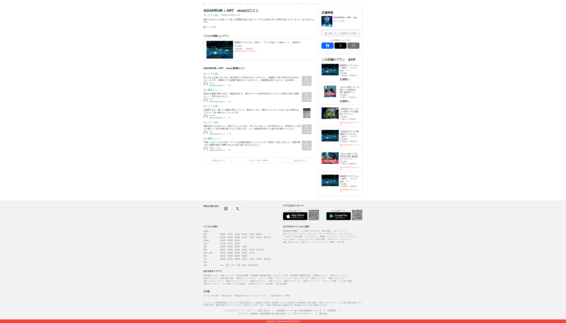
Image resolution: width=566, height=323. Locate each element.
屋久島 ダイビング (210, 278)
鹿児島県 (267, 259)
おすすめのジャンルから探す (296, 226)
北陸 (205, 243)
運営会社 (323, 313)
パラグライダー (311, 236)
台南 (238, 265)
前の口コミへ (219, 160)
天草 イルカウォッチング (213, 281)
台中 (233, 265)
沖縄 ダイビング (227, 275)
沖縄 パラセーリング (336, 278)
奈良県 (251, 249)
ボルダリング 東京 (281, 275)
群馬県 (230, 237)
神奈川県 (267, 237)
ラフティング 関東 (265, 278)
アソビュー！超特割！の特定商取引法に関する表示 (262, 313)
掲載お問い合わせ (242, 295)
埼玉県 (244, 237)
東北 (205, 234)
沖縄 (205, 262)
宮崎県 (259, 259)
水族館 (332, 242)
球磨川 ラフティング (311, 281)
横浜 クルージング (318, 278)
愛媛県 (237, 255)
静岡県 (223, 246)
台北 (222, 265)
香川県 (230, 255)
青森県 (223, 234)
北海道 (206, 231)
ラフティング (345, 239)
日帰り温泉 (326, 230)
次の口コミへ (300, 160)
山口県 (251, 252)
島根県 (230, 252)
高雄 (244, 265)
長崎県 (237, 259)
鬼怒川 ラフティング (292, 281)
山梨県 (223, 240)
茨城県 (237, 237)
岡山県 (237, 252)
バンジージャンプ (320, 242)
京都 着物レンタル (210, 275)
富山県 (223, 243)
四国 (205, 255)
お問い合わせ (264, 310)
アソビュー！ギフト (260, 295)
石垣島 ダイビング (320, 275)
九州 (205, 259)
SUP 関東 (269, 283)
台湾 (205, 265)
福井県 (237, 243)
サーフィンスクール (348, 236)
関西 (205, 249)
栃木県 (223, 237)
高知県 (244, 255)
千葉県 (251, 237)
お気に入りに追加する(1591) (342, 33)
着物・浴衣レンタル (291, 242)
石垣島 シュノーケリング (246, 278)
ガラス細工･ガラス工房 (310, 230)
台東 (227, 265)
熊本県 (244, 259)
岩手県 (230, 234)
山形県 (251, 234)
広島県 (244, 252)
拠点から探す (227, 295)
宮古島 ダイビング (255, 283)
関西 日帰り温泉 (227, 278)
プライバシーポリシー (302, 313)
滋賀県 (223, 249)
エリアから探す (210, 226)
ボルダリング (332, 239)
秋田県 (244, 234)
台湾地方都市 (252, 265)
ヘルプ (248, 310)
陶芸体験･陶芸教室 (290, 230)
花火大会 (340, 242)
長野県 (230, 240)
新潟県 (237, 240)
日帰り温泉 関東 (242, 275)
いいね (211, 27)
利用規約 (332, 310)
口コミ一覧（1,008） (259, 160)
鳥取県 (223, 252)
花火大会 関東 (281, 283)
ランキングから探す (211, 295)
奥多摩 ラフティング (258, 281)
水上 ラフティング (301, 278)
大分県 (251, 259)
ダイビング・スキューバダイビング (322, 233)
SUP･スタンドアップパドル (294, 233)
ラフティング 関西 (329, 281)
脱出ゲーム (305, 242)
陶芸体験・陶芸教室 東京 (301, 275)
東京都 (259, 237)
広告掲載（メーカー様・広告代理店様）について (298, 310)
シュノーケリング (346, 233)
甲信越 (206, 240)
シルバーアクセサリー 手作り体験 (311, 239)
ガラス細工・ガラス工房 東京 (234, 283)
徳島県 (223, 255)
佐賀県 (230, 259)
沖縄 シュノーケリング (339, 275)
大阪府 (237, 249)
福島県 (259, 234)
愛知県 (237, 246)
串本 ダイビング (275, 281)
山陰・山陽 (207, 252)
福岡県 (223, 259)
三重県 (244, 246)
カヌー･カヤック (339, 230)
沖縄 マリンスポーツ (211, 283)
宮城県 (237, 234)
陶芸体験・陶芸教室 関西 (261, 275)
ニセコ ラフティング (283, 278)
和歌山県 (259, 249)
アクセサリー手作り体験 (292, 236)
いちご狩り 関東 (345, 281)
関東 (205, 237)
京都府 (230, 249)
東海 (205, 246)
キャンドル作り (289, 239)
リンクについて (231, 310)
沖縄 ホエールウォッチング (236, 281)
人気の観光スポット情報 (279, 295)
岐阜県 (230, 246)
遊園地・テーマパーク (329, 236)
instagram (225, 208)
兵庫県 (244, 249)
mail (353, 46)
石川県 (230, 243)
